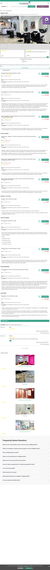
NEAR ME (42, 6)
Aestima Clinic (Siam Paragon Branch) (25, 366)
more (1, 66)
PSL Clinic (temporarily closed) (25, 431)
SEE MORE (30, 566)
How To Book (25, 67)
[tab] (25, 77)
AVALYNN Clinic (25, 384)
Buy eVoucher (45, 73)
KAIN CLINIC (25, 415)
